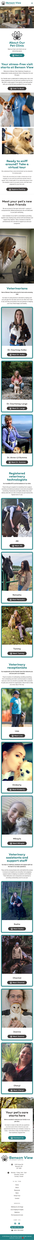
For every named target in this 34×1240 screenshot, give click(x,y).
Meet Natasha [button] (18, 599)
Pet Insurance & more (17, 1215)
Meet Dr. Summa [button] (18, 462)
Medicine (17, 1212)
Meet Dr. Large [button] (18, 408)
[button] (32, 3)
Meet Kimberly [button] (18, 789)
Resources (17, 1190)
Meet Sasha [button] (18, 929)
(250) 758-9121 (18, 1227)
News (17, 1193)
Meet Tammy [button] (18, 653)
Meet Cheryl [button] (18, 1090)
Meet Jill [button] (18, 546)
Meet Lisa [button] (18, 736)
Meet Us (18, 55)
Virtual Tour (17, 1195)
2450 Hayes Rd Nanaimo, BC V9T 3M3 (19, 1166)
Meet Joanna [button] (18, 1036)
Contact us (18, 1138)
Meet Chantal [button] (18, 983)
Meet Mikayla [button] (18, 843)
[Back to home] (11, 3)
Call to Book (18, 88)
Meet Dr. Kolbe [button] (18, 355)
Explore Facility (18, 189)
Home (17, 1185)
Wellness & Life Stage (17, 1207)
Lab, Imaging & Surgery (17, 1209)
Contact (17, 1198)
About (17, 1187)
